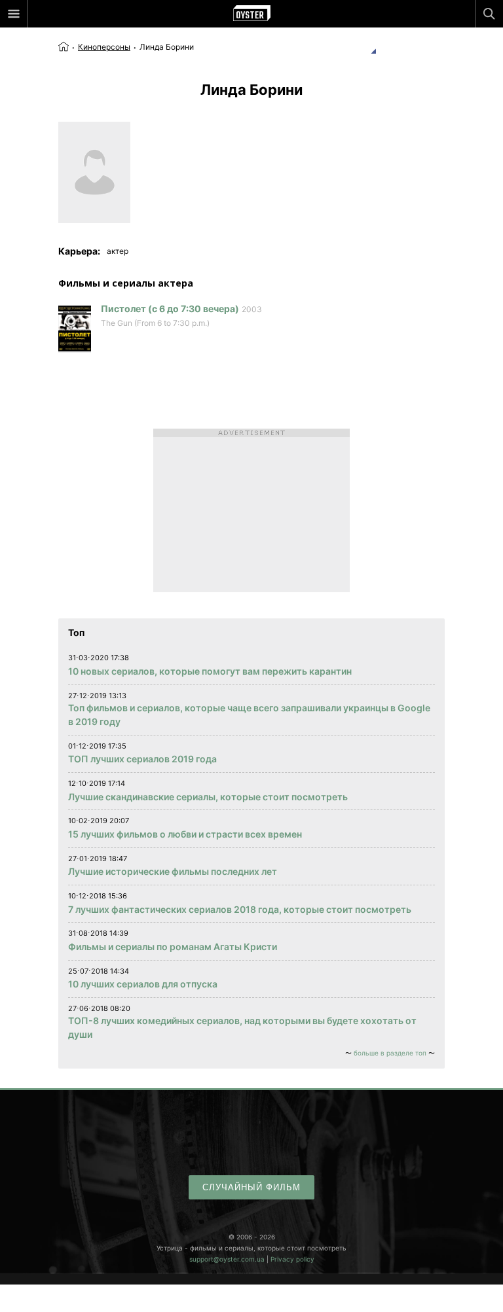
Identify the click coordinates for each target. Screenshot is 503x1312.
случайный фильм (251, 1187)
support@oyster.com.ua (227, 1259)
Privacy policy (292, 1259)
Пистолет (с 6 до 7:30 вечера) (170, 308)
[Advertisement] (251, 510)
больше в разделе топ (390, 1053)
